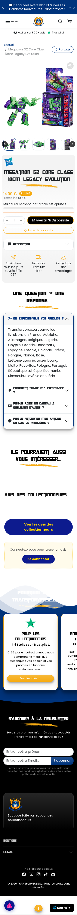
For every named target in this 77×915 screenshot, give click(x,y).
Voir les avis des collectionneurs (38, 527)
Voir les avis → (30, 678)
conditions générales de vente (42, 771)
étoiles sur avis (38, 32)
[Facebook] (24, 874)
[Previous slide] (5, 476)
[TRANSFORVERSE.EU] (38, 21)
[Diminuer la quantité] (7, 220)
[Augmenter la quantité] (21, 220)
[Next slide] (72, 144)
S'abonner (62, 760)
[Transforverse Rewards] (9, 905)
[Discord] (53, 874)
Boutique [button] (10, 840)
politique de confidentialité (38, 774)
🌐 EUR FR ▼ (62, 908)
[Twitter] (31, 874)
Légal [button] (8, 852)
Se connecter (38, 559)
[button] (12, 21)
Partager (65, 49)
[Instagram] (38, 874)
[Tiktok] (45, 874)
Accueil (8, 45)
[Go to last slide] (5, 144)
